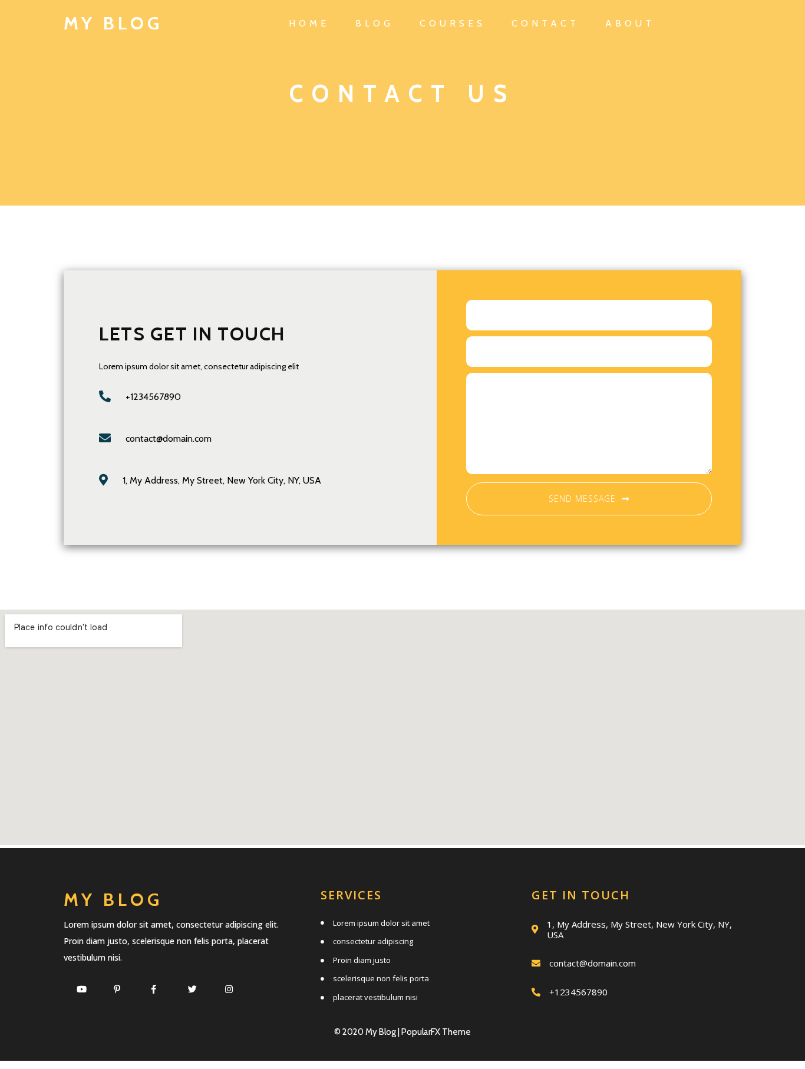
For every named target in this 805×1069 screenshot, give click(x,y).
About (630, 23)
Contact (545, 23)
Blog (374, 23)
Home (309, 23)
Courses (453, 23)
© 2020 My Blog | (367, 1032)
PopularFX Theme (436, 1032)
